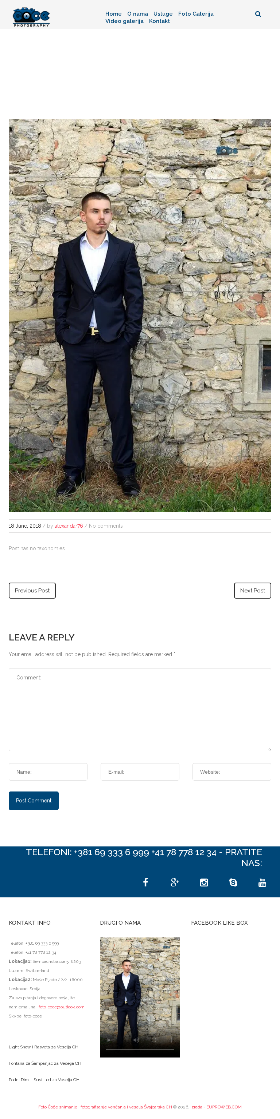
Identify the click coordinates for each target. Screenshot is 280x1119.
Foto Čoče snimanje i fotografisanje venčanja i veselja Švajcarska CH (105, 1107)
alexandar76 (69, 526)
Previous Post (32, 590)
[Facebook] (145, 882)
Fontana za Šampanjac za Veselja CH (45, 1063)
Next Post (252, 590)
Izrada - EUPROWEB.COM (216, 1107)
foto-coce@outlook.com (62, 1006)
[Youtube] (262, 882)
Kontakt (159, 21)
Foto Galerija (196, 14)
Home (113, 14)
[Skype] (233, 882)
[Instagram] (203, 882)
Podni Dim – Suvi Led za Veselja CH (44, 1079)
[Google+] (174, 882)
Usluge (163, 14)
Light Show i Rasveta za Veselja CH (43, 1046)
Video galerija (124, 21)
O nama (137, 14)
